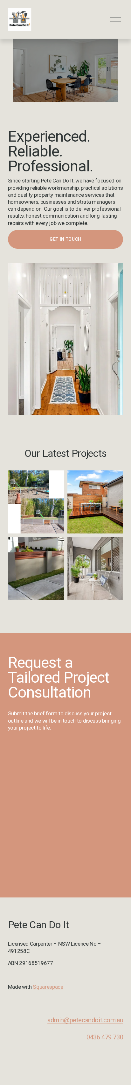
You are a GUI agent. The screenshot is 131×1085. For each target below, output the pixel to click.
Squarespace (48, 987)
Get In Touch (65, 239)
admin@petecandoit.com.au (85, 1020)
